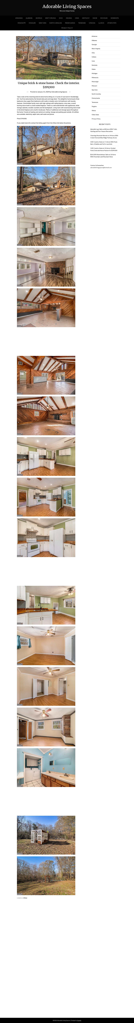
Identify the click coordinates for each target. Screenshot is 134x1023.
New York (42, 23)
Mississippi (22, 23)
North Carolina (55, 23)
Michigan (104, 18)
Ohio (61, 18)
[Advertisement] (48, 340)
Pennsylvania (70, 23)
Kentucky (86, 18)
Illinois (101, 23)
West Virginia (50, 18)
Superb (79, 1020)
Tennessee (82, 23)
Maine (95, 18)
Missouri (32, 23)
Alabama (29, 18)
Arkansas (19, 18)
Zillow (25, 898)
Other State (111, 23)
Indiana (69, 18)
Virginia (92, 23)
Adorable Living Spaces (67, 6)
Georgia (39, 18)
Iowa (77, 18)
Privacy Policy (67, 28)
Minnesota (115, 18)
